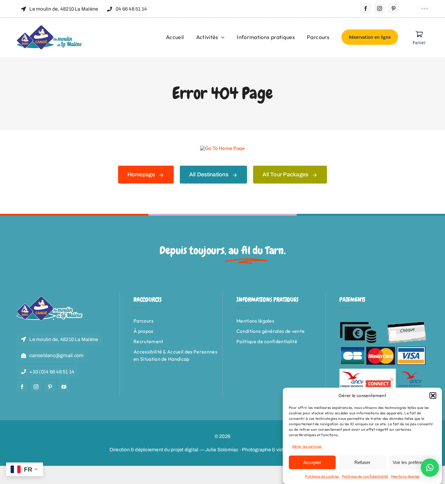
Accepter (312, 462)
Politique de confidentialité (365, 476)
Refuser (362, 462)
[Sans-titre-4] (50, 28)
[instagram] (379, 8)
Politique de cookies (322, 476)
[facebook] (365, 8)
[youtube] (63, 386)
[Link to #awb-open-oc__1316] (424, 8)
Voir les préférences (412, 462)
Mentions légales (405, 476)
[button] (433, 396)
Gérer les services (307, 446)
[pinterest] (393, 8)
